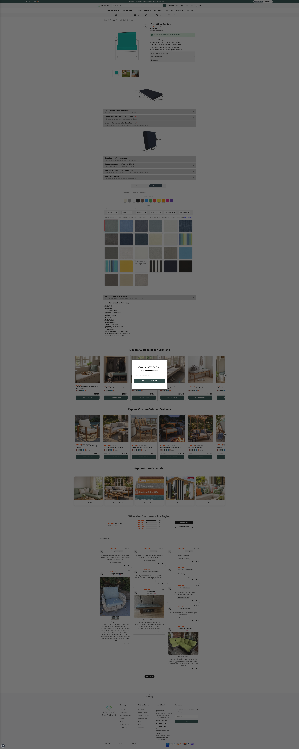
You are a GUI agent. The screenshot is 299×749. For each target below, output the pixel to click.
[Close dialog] (165, 361)
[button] (3, 746)
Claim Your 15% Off (149, 381)
